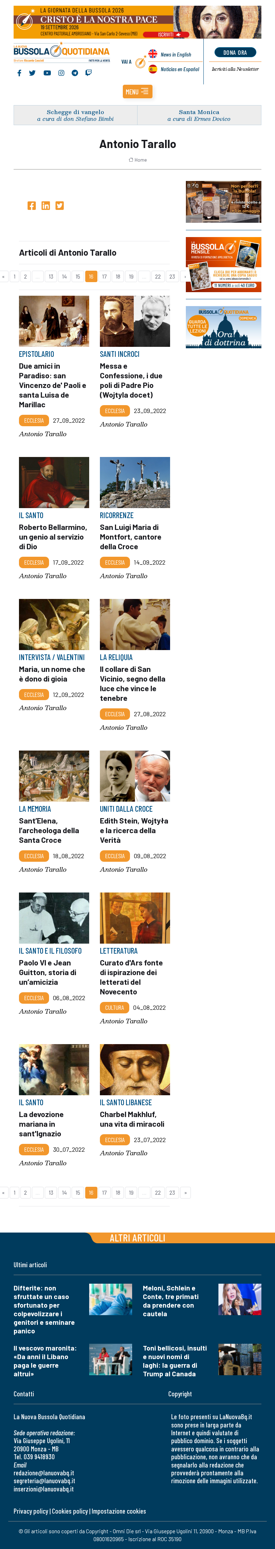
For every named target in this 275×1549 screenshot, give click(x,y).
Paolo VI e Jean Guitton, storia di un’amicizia (47, 972)
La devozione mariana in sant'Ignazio (41, 1123)
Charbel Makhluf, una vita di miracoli (132, 1118)
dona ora (235, 52)
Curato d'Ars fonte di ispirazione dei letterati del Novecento (131, 977)
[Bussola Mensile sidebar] (223, 264)
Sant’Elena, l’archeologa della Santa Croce (49, 830)
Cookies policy (70, 1511)
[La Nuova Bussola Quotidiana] (62, 52)
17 (104, 276)
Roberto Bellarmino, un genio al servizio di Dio (53, 536)
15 (78, 276)
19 (131, 276)
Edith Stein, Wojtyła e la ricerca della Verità (134, 830)
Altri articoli (137, 1237)
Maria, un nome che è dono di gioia (52, 673)
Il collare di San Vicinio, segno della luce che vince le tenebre (132, 683)
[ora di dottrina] (223, 327)
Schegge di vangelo (75, 111)
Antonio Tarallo (43, 434)
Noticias (180, 68)
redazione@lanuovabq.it (44, 1473)
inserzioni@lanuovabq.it (44, 1489)
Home (141, 160)
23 (172, 276)
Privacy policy (31, 1511)
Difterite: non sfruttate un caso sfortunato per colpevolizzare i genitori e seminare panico (44, 1309)
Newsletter (235, 69)
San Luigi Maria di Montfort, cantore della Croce (130, 536)
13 (51, 276)
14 (64, 276)
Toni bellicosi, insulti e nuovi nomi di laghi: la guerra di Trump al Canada (175, 1361)
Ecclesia (34, 420)
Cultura (114, 1007)
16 (91, 276)
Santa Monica (199, 111)
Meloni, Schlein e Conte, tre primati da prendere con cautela (171, 1301)
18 (118, 276)
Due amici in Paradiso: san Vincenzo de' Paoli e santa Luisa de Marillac (52, 385)
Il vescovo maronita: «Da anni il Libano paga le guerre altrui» (45, 1361)
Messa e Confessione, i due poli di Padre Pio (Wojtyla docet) (131, 380)
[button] (138, 91)
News (176, 54)
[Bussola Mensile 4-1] (223, 202)
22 (158, 276)
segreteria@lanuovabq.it (44, 1480)
